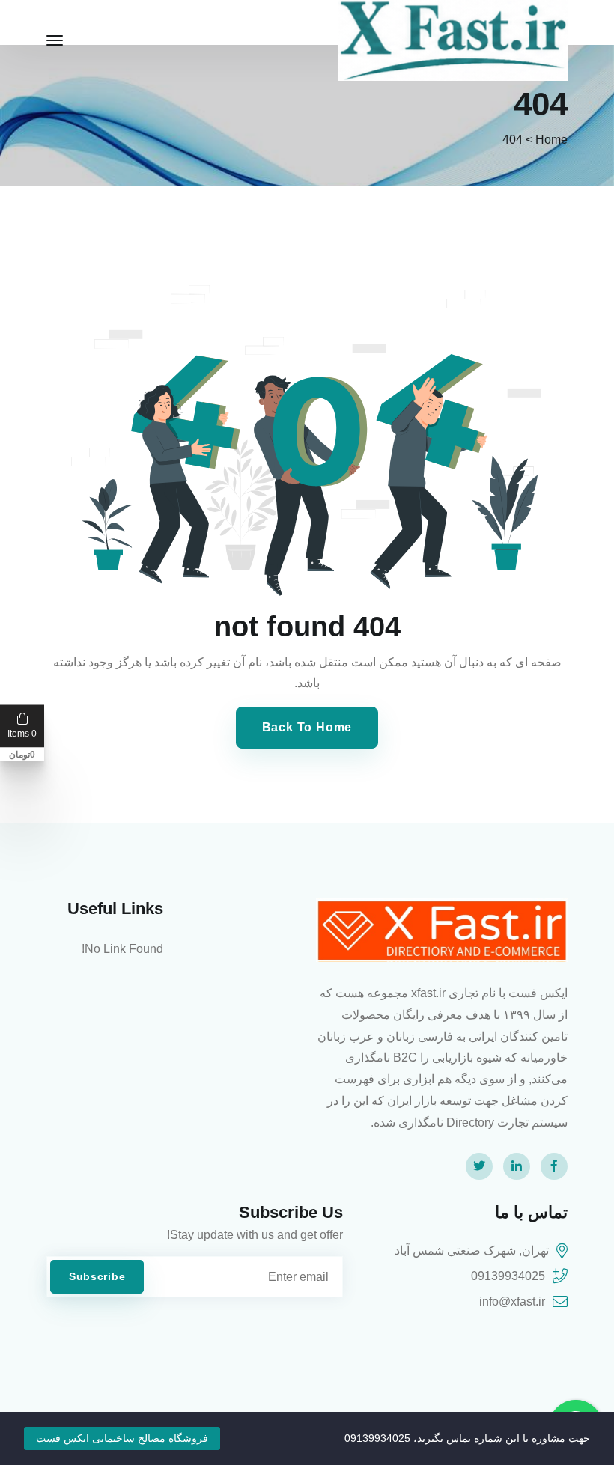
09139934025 (508, 1276)
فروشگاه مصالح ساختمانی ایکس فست (122, 1438)
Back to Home (307, 727)
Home (551, 139)
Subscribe (97, 1276)
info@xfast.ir (512, 1301)
